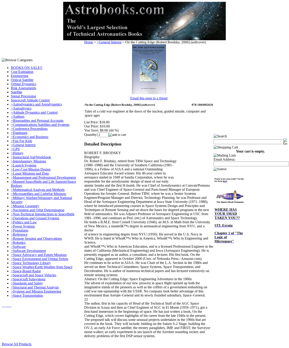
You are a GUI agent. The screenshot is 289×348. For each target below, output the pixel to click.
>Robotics (18, 243)
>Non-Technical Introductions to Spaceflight (42, 214)
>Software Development (28, 251)
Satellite (16, 92)
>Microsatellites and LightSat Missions (38, 194)
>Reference (19, 234)
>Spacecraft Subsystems (28, 279)
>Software (18, 247)
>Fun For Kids (21, 141)
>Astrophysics (21, 108)
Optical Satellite (22, 80)
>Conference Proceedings (29, 129)
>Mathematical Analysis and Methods (38, 190)
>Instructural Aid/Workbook (31, 157)
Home (88, 42)
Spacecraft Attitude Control (30, 100)
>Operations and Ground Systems (35, 218)
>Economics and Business (29, 137)
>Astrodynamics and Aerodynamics (36, 104)
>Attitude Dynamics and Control (34, 112)
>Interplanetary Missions (28, 161)
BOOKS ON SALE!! (26, 68)
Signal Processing (23, 96)
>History (17, 153)
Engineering (19, 76)
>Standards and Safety (27, 283)
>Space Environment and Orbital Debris (39, 259)
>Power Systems (23, 226)
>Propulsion (19, 230)
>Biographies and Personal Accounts (37, 120)
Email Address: (224, 159)
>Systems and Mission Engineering (36, 291)
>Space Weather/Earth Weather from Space (41, 267)
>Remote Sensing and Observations (36, 238)
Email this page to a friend (149, 98)
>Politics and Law (24, 222)
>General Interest (23, 145)
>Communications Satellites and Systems (40, 125)
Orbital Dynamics (23, 84)
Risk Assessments (23, 88)
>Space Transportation (27, 295)
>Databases (19, 133)
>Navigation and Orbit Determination (37, 210)
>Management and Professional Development (43, 177)
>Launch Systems (23, 165)
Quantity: (91, 134)
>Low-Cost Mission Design (31, 169)
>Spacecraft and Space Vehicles (33, 275)
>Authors (17, 116)
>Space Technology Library (31, 263)
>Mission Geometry (25, 206)
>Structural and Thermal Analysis (35, 287)
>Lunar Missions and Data (30, 173)
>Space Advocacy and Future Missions (39, 255)
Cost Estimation (22, 72)
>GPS (15, 149)
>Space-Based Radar (26, 271)
